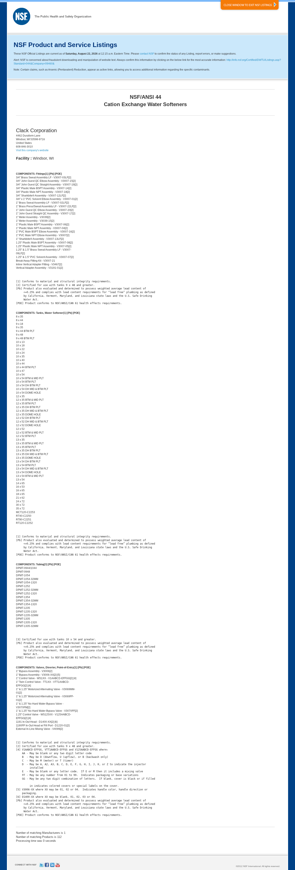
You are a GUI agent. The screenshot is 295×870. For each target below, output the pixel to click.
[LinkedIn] (52, 866)
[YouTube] (58, 866)
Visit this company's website (32, 150)
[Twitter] (41, 866)
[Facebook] (47, 866)
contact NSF (147, 53)
